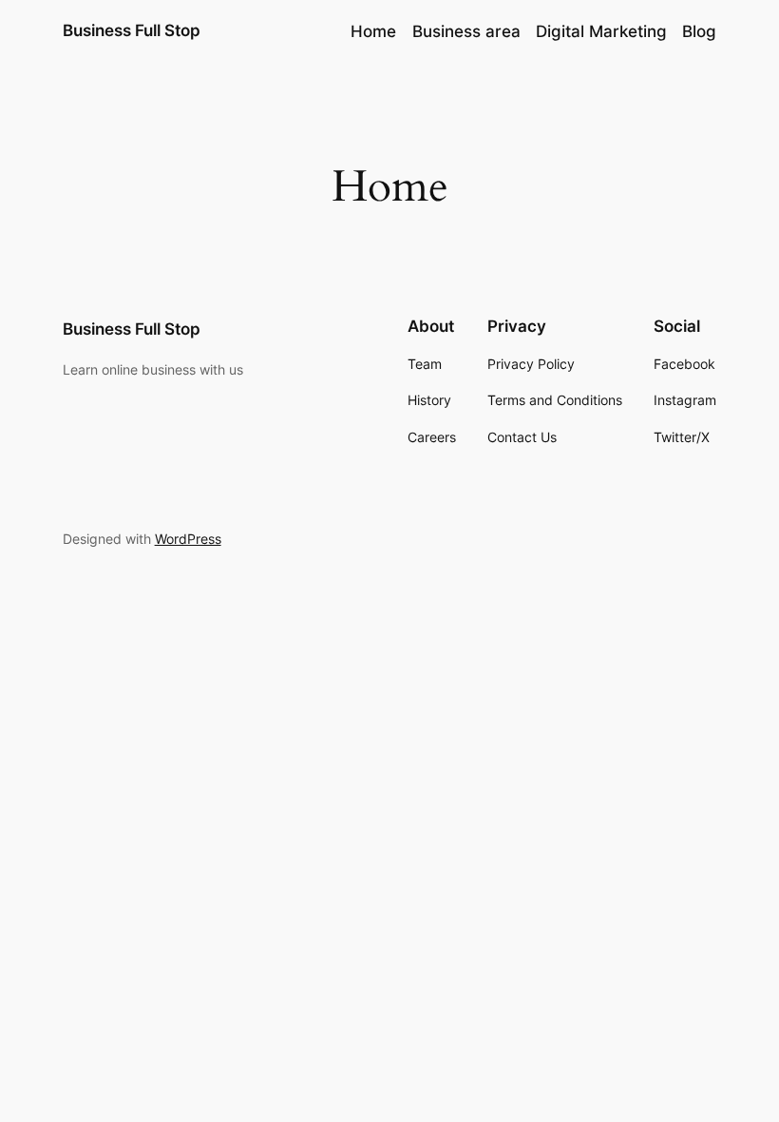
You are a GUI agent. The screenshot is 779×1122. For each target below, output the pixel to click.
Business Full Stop (131, 30)
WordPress (188, 539)
